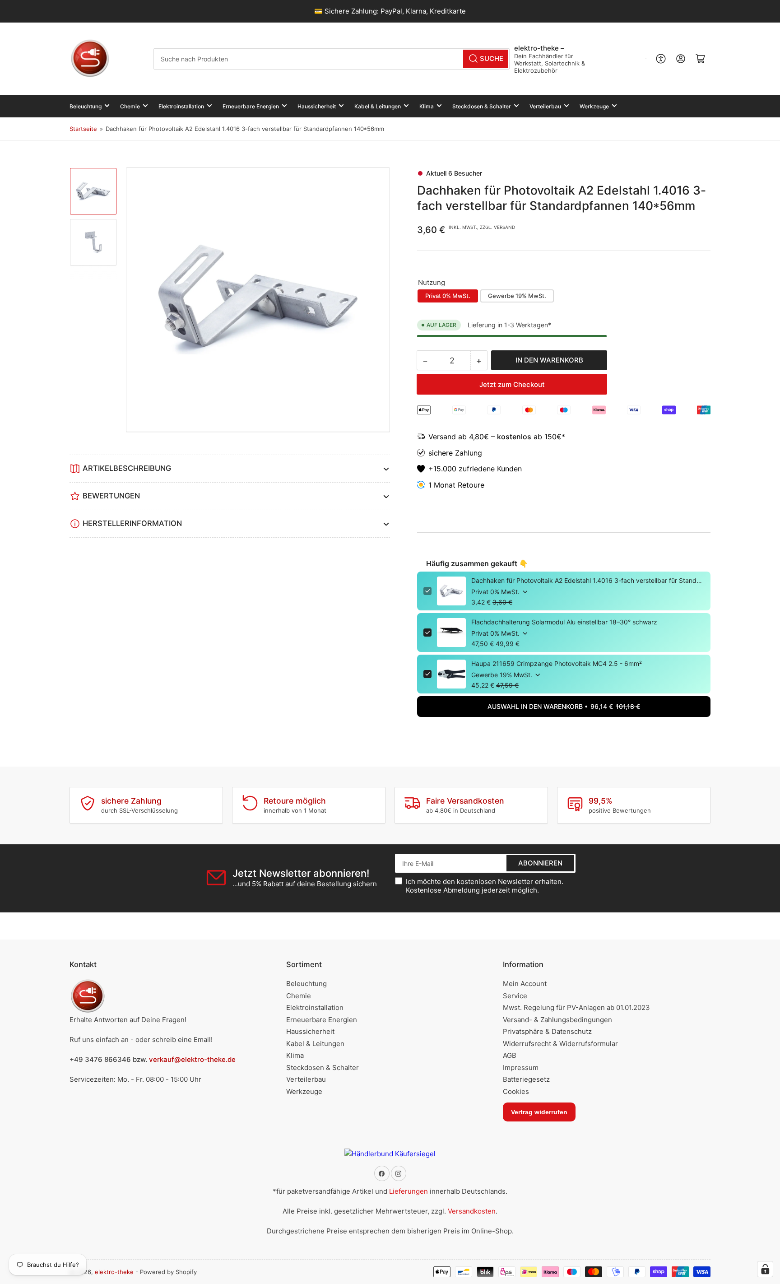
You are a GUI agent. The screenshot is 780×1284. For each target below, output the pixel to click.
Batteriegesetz (526, 1079)
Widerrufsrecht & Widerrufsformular (560, 1043)
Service (515, 995)
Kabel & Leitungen (377, 106)
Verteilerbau (545, 106)
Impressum (521, 1067)
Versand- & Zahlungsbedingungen (557, 1019)
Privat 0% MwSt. (447, 295)
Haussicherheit (316, 106)
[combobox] (331, 59)
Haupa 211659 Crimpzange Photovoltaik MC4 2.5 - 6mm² (556, 663)
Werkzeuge (594, 106)
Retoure (471, 484)
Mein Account (525, 983)
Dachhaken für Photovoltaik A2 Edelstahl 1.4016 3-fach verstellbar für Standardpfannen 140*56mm (587, 580)
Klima (426, 106)
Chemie (130, 106)
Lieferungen (408, 1191)
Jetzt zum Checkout (512, 384)
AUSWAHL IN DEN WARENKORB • (564, 706)
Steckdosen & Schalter (481, 106)
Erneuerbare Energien (251, 106)
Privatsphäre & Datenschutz (547, 1031)
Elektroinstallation (181, 106)
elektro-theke (114, 1271)
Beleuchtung (86, 106)
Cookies (516, 1091)
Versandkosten (472, 1211)
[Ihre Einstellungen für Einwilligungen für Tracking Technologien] (765, 1269)
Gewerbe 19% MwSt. (517, 295)
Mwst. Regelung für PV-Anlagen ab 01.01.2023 (576, 1007)
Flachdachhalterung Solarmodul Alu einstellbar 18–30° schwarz (564, 622)
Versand (443, 436)
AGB (509, 1055)
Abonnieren (540, 863)
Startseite (83, 128)
